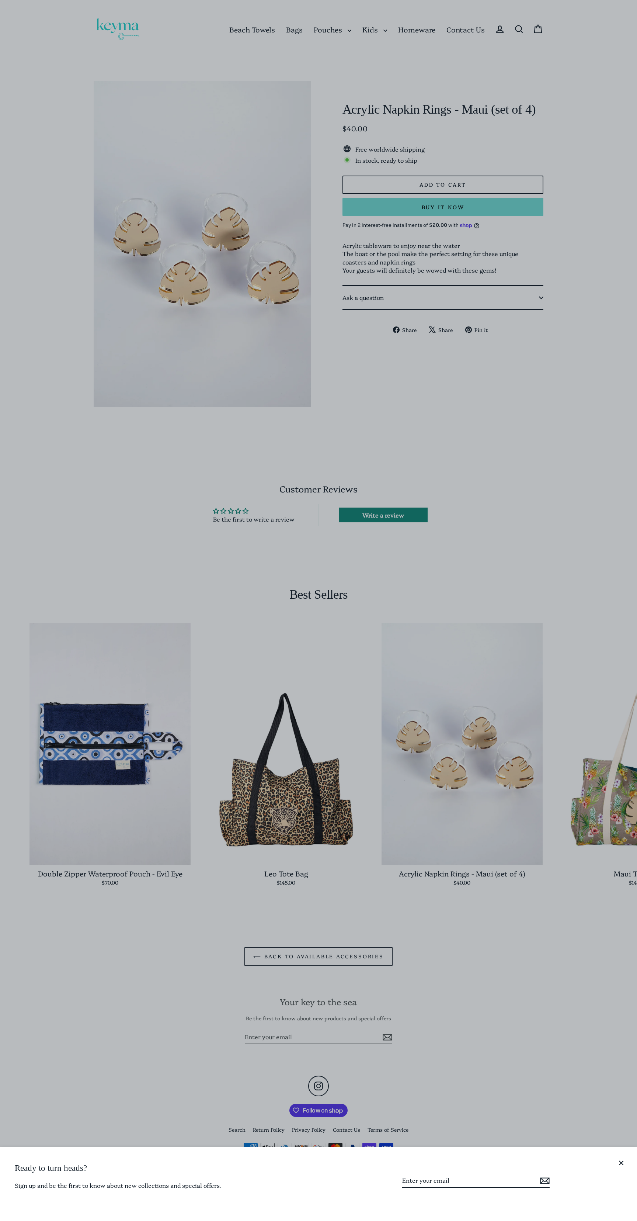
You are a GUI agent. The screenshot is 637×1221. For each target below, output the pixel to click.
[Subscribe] (544, 1180)
